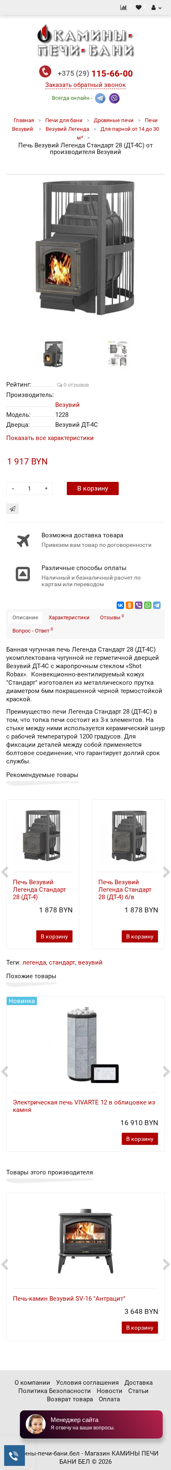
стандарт (62, 962)
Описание (25, 617)
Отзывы (112, 617)
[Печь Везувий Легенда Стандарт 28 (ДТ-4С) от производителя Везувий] (85, 248)
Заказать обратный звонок (85, 85)
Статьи (138, 1391)
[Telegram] (157, 605)
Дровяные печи (114, 120)
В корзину (92, 488)
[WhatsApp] (147, 605)
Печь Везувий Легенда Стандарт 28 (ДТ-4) (39, 889)
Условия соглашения (87, 1382)
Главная (24, 120)
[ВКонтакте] (120, 605)
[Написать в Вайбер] (114, 97)
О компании (32, 1382)
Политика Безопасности (54, 1391)
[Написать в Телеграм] (100, 97)
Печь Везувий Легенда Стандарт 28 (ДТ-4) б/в (124, 889)
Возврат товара (70, 1399)
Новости (109, 1391)
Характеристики (69, 617)
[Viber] (138, 605)
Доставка (139, 1382)
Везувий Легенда (67, 129)
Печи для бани (64, 120)
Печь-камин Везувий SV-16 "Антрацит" (69, 1298)
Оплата (109, 1399)
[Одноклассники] (129, 605)
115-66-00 (95, 74)
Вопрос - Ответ (32, 630)
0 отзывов (75, 385)
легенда (34, 962)
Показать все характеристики (50, 438)
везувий (90, 962)
